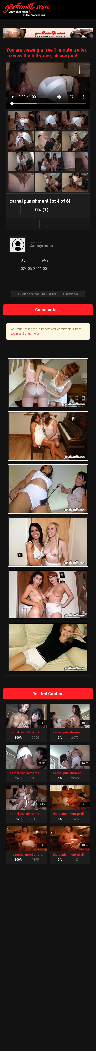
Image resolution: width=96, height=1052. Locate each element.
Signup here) (30, 333)
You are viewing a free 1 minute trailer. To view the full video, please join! (46, 52)
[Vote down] (26, 209)
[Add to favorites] (48, 224)
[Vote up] (15, 209)
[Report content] (64, 224)
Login (14, 333)
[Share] (31, 224)
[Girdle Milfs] (28, 9)
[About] (14, 224)
